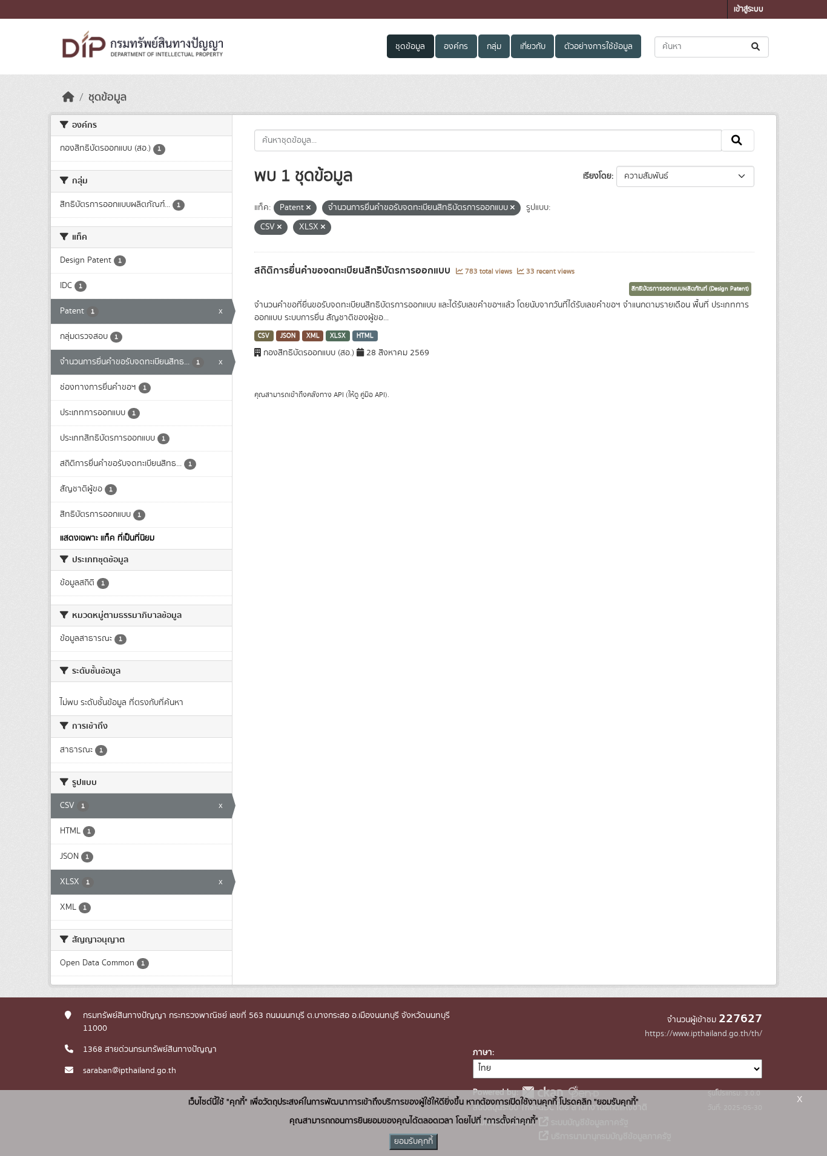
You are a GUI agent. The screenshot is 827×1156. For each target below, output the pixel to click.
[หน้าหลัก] (68, 97)
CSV (263, 336)
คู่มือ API (372, 394)
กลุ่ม (494, 47)
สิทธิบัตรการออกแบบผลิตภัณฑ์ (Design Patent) (690, 288)
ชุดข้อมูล (410, 47)
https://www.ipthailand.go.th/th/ (703, 1034)
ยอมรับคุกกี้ (413, 1141)
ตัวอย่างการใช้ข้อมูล (598, 47)
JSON (287, 336)
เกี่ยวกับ (532, 47)
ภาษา (482, 1052)
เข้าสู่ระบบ (748, 9)
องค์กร (456, 47)
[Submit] (756, 46)
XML (313, 336)
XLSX (338, 336)
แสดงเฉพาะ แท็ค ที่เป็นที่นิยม (107, 538)
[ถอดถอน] (308, 208)
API (339, 394)
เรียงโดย (597, 176)
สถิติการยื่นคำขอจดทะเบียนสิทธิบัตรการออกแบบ (353, 270)
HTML (365, 336)
